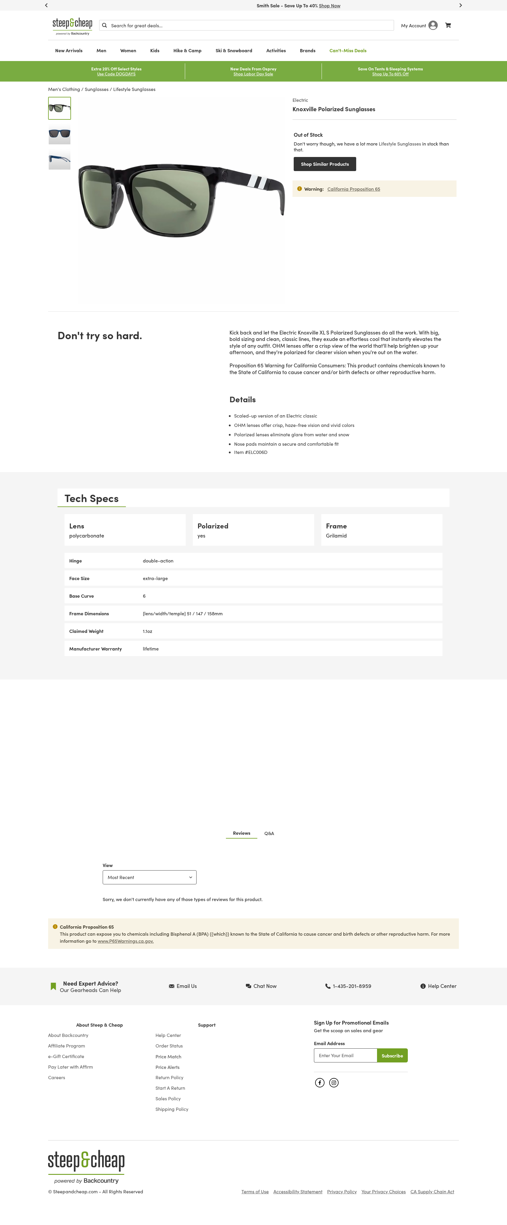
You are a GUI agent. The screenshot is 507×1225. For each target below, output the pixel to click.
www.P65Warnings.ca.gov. (126, 940)
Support (207, 1025)
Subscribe (392, 1055)
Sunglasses (97, 89)
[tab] (92, 498)
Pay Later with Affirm (70, 1067)
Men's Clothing (64, 89)
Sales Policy (168, 1098)
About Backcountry (68, 1035)
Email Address (329, 1043)
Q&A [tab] (269, 833)
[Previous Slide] (46, 5)
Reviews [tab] (241, 832)
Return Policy (169, 1077)
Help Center (168, 1035)
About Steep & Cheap (99, 1025)
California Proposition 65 (353, 188)
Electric (300, 100)
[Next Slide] (461, 5)
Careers (56, 1077)
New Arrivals (68, 50)
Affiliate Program (66, 1046)
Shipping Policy (172, 1109)
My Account (413, 25)
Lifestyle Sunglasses (134, 89)
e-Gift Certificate (66, 1056)
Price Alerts (168, 1067)
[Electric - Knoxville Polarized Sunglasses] (59, 108)
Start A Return (170, 1088)
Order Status (169, 1046)
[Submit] (104, 25)
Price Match (168, 1056)
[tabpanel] (253, 585)
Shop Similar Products (325, 163)
